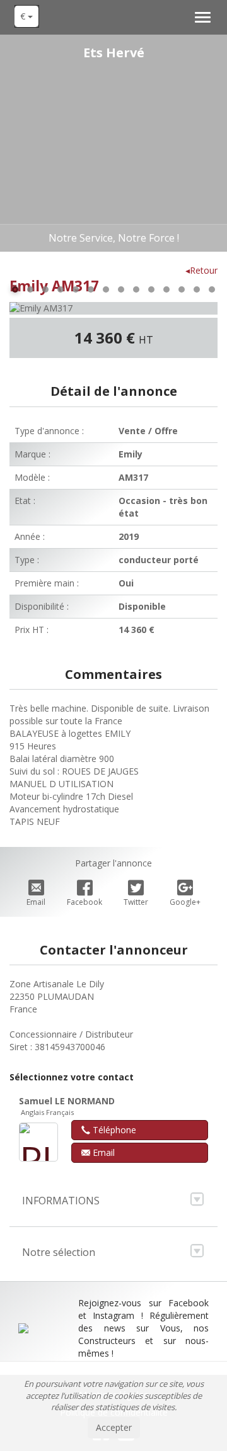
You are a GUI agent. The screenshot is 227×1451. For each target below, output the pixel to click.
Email (35, 902)
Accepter (114, 1427)
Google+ (185, 902)
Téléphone (113, 1130)
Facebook (84, 902)
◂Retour (201, 270)
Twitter (136, 902)
